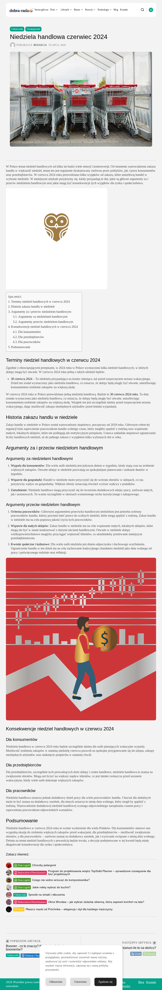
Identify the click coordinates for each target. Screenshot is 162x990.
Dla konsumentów (29, 331)
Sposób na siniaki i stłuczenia (46, 894)
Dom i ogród (24, 865)
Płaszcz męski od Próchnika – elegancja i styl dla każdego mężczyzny (69, 909)
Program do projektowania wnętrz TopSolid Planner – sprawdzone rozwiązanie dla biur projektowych (99, 872)
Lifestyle (65, 9)
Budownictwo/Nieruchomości (32, 872)
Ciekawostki (17, 29)
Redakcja (40, 45)
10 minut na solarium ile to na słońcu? (129, 947)
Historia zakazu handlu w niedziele (33, 306)
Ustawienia (80, 981)
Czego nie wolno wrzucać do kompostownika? (61, 880)
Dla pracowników (29, 342)
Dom (52, 9)
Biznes (77, 9)
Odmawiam (55, 981)
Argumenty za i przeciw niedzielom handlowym (41, 311)
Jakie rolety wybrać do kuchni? (51, 887)
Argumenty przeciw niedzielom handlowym (45, 321)
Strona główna (41, 9)
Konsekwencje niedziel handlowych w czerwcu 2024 (44, 326)
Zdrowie (151, 953)
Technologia (103, 9)
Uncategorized (33, 29)
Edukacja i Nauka (33, 955)
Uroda (138, 953)
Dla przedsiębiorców (31, 337)
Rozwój (88, 9)
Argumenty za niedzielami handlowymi (42, 316)
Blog (116, 9)
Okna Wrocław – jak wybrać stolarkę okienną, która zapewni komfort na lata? (96, 901)
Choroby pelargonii (44, 865)
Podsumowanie (20, 347)
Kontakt (124, 9)
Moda (20, 909)
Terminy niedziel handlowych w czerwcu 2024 (40, 301)
